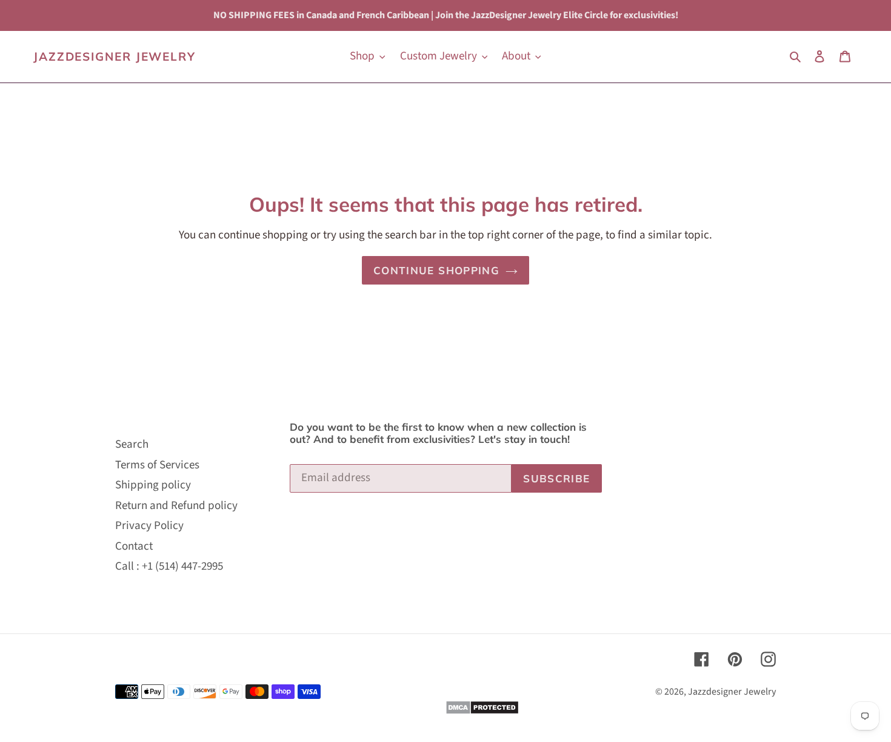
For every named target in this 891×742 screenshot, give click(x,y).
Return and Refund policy (176, 505)
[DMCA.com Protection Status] (482, 711)
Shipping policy (153, 485)
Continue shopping (436, 270)
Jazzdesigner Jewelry (114, 57)
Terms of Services (157, 465)
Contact (134, 546)
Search (131, 444)
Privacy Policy (149, 526)
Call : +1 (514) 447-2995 (169, 566)
